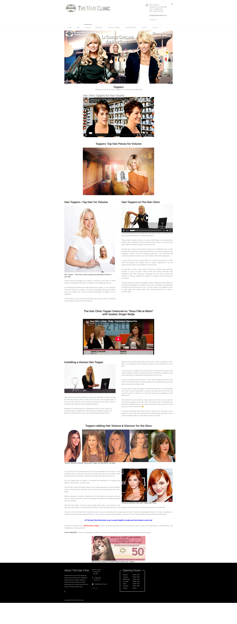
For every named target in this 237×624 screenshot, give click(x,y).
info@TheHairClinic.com (100, 584)
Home (69, 27)
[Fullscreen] (170, 230)
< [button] (66, 83)
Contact (144, 27)
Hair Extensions (130, 27)
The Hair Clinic (80, 600)
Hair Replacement (114, 27)
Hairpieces (99, 27)
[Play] (124, 230)
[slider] (145, 230)
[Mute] (167, 230)
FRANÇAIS (153, 20)
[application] (147, 218)
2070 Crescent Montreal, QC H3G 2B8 (96, 572)
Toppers (88, 27)
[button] (147, 218)
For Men (155, 27)
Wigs (78, 27)
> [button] (170, 83)
